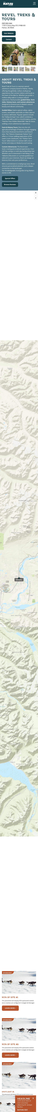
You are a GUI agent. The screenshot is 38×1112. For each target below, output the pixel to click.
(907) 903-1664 (7, 23)
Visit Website (8, 33)
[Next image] (33, 54)
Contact (9, 39)
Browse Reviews (10, 184)
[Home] (8, 4)
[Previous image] (4, 54)
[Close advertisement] (33, 1098)
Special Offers (10, 178)
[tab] (4, 68)
